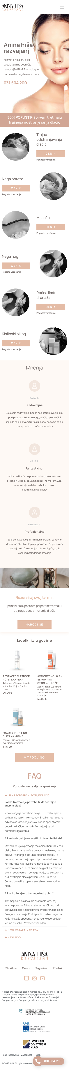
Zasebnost (26, 1054)
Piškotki (38, 1054)
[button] (62, 7)
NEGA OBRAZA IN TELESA (23, 930)
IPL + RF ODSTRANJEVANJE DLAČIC (28, 795)
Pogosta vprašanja (46, 159)
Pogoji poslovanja (11, 1054)
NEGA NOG (14, 937)
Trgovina (41, 968)
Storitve (11, 968)
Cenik (26, 968)
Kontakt (58, 968)
